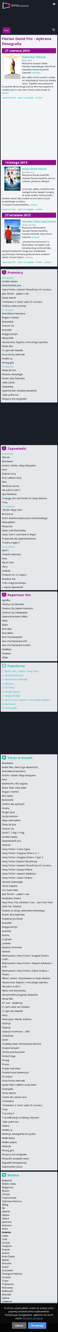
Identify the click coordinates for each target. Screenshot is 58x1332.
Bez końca (7, 513)
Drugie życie (8, 812)
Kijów (5, 624)
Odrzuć (19, 1325)
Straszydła (11, 708)
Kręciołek (7, 329)
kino (20, 5)
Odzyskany (7, 386)
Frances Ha (8, 325)
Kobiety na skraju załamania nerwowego (23, 910)
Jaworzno (7, 1221)
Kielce (5, 1228)
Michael (6, 951)
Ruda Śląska (8, 1256)
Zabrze (5, 1298)
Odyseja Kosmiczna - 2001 (16, 1031)
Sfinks (5, 657)
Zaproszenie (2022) (12, 1166)
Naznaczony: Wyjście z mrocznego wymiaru (25, 342)
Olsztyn (6, 1242)
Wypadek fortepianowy (14, 1162)
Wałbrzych (7, 1290)
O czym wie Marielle (12, 350)
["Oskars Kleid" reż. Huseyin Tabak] (12, 67)
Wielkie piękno (9, 1142)
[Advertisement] (29, 129)
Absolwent (7, 461)
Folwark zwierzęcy (11, 554)
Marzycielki (7, 337)
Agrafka (6, 600)
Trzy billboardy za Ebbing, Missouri (20, 1117)
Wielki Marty (8, 1138)
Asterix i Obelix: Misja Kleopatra (19, 465)
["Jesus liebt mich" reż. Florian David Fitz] (12, 179)
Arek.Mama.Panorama (13, 313)
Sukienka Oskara (34, 57)
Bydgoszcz (8, 1187)
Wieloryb (6, 1146)
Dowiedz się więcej (33, 1318)
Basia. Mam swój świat (14, 787)
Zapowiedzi (16, 448)
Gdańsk (6, 1211)
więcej (5, 92)
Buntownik (7, 321)
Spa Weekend (9, 494)
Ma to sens (8, 562)
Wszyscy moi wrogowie (14, 398)
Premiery (15, 272)
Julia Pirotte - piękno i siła (15, 293)
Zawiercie (7, 1301)
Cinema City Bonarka (13, 604)
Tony (4, 502)
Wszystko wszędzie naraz (15, 1158)
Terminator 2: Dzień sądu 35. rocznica (22, 301)
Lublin (5, 1235)
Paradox (6, 653)
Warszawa (7, 1287)
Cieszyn (6, 1194)
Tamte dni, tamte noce (14, 1097)
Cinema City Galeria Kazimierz (17, 608)
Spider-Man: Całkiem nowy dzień (21, 671)
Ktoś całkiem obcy (11, 477)
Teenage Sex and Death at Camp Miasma (24, 498)
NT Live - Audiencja (12, 1002)
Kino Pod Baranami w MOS (16, 645)
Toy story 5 (8, 1113)
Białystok (7, 1180)
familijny (36, 72)
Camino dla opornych (13, 804)
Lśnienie (6, 943)
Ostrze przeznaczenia (13, 1051)
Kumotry (6, 931)
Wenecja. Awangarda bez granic (19, 1133)
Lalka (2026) (8, 382)
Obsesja (6, 1023)
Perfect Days (9, 1056)
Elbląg (5, 1204)
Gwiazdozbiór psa (11, 285)
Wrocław (6, 1294)
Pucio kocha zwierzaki (13, 354)
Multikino (7, 649)
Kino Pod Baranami (12, 636)
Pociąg (5, 1060)
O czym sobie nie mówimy (16, 1006)
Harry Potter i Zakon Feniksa (17, 877)
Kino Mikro (7, 632)
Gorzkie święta (9, 281)
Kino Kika (7, 628)
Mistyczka (7, 526)
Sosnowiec (7, 1270)
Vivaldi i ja (7, 358)
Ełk (3, 1208)
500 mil (6, 457)
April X (5, 550)
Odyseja (8, 683)
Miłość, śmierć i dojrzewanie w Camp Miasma (26, 978)
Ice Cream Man (10, 890)
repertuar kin (9, 97)
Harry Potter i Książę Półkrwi (17, 869)
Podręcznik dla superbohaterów (19, 538)
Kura (4, 558)
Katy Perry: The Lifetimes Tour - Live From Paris (27, 902)
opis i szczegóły (26, 97)
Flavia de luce (9, 370)
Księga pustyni (9, 333)
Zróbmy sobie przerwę (14, 305)
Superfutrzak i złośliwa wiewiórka (19, 390)
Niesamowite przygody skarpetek (20, 994)
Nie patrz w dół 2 (11, 489)
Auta (4, 469)
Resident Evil (8, 578)
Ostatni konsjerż (10, 1047)
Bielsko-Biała (9, 1183)
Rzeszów (6, 1263)
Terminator (8, 1101)
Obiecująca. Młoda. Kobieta (16, 1019)
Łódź (4, 1239)
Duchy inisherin (10, 816)
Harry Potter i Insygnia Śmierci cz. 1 (20, 853)
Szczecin (6, 1277)
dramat (35, 237)
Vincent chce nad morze (39, 221)
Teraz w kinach (20, 758)
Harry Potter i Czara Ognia (16, 849)
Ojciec (5, 1039)
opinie (47, 262)
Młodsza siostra (10, 485)
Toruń (5, 1280)
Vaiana (5, 1125)
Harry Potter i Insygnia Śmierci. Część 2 (22, 857)
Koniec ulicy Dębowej (13, 378)
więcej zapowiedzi (13, 587)
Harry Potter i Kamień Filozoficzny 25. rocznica (26, 289)
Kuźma (5, 935)
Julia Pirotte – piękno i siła (15, 894)
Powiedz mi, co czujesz (14, 574)
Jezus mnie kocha (34, 169)
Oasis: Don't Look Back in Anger (19, 534)
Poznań (6, 1249)
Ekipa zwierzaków (11, 820)
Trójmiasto (8, 1284)
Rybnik (5, 1259)
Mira (4, 481)
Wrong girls (8, 362)
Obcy (4, 566)
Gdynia (5, 1214)
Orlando (6, 570)
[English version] (54, 4)
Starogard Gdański (12, 1273)
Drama (5, 808)
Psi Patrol (9, 687)
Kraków (6, 1232)
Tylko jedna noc (10, 394)
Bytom (5, 1190)
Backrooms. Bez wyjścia (14, 783)
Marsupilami (8, 522)
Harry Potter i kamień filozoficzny (19, 861)
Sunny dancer (9, 297)
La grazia (7, 939)
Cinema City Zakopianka (14, 612)
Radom (6, 1253)
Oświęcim (7, 1246)
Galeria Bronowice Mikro (15, 616)
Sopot (5, 1266)
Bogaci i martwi (10, 317)
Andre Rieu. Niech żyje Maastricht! (20, 767)
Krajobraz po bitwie (12, 918)
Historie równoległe (12, 374)
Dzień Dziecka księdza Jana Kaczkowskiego (25, 518)
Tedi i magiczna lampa (14, 582)
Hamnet (6, 844)
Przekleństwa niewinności (15, 1072)
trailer (39, 97)
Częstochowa (9, 1197)
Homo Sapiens (10, 885)
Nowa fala (7, 346)
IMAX (4, 620)
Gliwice (5, 1218)
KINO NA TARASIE (11, 906)
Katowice (7, 1225)
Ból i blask (7, 795)
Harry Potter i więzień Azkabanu (19, 873)
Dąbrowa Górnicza (12, 1201)
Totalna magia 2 (10, 542)
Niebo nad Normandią (14, 530)
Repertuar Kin (19, 595)
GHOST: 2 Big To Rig (13, 832)
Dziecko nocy (9, 473)
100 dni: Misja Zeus (12, 509)
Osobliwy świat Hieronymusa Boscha (21, 1043)
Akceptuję (37, 1325)
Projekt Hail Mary (11, 1068)
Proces (5, 1064)
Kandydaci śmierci (11, 898)
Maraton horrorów (12, 947)
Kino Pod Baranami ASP (14, 641)
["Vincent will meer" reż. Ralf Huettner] (12, 231)
